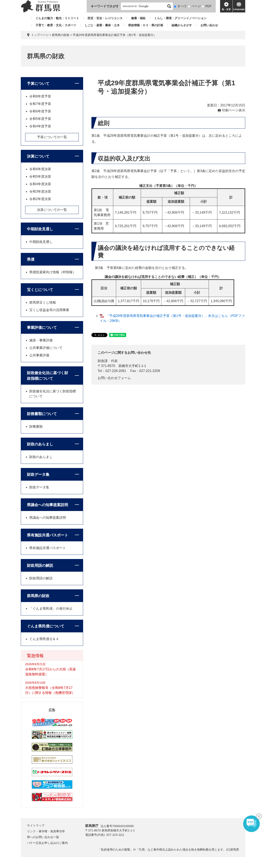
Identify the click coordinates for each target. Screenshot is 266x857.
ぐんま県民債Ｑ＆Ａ (44, 639)
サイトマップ (35, 825)
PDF (208, 6)
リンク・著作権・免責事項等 (46, 831)
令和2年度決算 (40, 199)
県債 (30, 259)
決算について (38, 156)
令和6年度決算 (40, 169)
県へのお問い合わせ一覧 (43, 837)
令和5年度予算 (40, 119)
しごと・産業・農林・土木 (102, 25)
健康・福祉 (138, 18)
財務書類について (42, 414)
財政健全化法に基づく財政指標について (47, 375)
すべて (182, 6)
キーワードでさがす (105, 6)
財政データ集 (38, 474)
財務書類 (36, 426)
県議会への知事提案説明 (47, 505)
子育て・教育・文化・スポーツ (56, 25)
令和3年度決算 (40, 191)
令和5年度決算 (40, 176)
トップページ (40, 35)
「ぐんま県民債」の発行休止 (51, 608)
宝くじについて (40, 290)
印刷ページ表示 (233, 110)
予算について (38, 83)
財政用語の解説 (40, 565)
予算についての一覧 (52, 137)
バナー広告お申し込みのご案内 (47, 843)
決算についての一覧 (52, 210)
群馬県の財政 (60, 35)
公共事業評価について (46, 348)
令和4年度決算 (40, 184)
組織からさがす (182, 25)
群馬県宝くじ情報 (42, 302)
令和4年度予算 (40, 126)
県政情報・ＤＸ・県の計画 (145, 25)
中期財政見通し (40, 229)
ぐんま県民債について (45, 626)
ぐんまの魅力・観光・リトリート (57, 18)
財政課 (103, 361)
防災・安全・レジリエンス (105, 18)
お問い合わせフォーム (114, 378)
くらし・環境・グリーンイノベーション (180, 18)
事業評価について (42, 327)
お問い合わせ (209, 25)
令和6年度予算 (40, 111)
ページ (196, 6)
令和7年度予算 (40, 104)
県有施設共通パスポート (47, 535)
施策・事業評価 (41, 340)
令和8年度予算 (40, 96)
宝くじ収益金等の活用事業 (49, 310)
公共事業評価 (39, 355)
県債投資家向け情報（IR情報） (52, 272)
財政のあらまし (40, 444)
